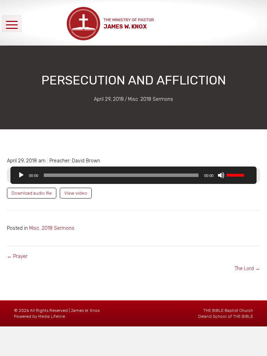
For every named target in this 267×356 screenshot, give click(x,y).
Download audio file (31, 193)
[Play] (21, 175)
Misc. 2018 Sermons (150, 99)
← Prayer (17, 256)
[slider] (236, 174)
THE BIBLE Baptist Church (228, 310)
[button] (12, 23)
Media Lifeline (51, 316)
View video (75, 193)
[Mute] (221, 175)
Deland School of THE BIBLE (225, 316)
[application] (133, 175)
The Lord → (247, 269)
